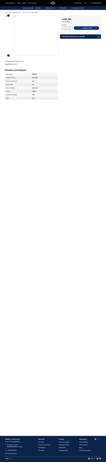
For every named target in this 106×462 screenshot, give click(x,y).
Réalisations (63, 8)
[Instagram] (92, 459)
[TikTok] (94, 459)
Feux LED (41, 442)
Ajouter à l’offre (87, 28)
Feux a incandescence (44, 444)
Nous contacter (32, 3)
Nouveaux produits (28, 8)
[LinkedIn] (97, 459)
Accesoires (41, 450)
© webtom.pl (8, 458)
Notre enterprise (9, 3)
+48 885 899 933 (96, 3)
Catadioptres (41, 447)
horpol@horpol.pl (12, 453)
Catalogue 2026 (63, 450)
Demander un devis (78, 8)
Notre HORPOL (83, 442)
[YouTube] (100, 459)
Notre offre (38, 8)
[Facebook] (89, 459)
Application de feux (50, 8)
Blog (19, 3)
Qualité (24, 3)
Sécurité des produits (85, 450)
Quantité (64, 25)
